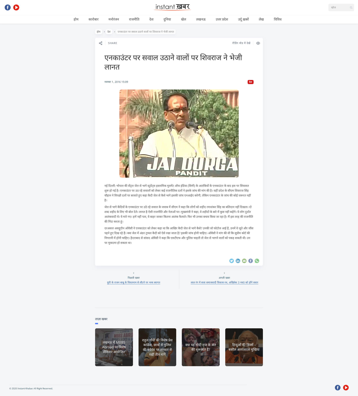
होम (76, 19)
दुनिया (167, 19)
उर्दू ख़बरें (243, 19)
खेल (183, 19)
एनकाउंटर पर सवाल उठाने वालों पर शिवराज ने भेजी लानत (173, 62)
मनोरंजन (114, 19)
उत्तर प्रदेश (222, 19)
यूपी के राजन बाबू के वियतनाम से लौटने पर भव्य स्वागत (133, 282)
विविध (278, 19)
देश (151, 19)
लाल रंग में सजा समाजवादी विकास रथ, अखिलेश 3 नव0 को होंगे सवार (224, 282)
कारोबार (93, 19)
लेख (261, 19)
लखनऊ (201, 19)
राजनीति (134, 19)
